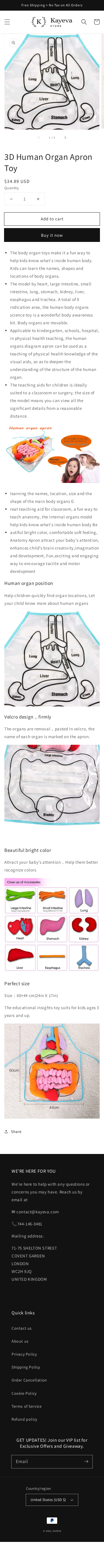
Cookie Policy (24, 1393)
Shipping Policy (26, 1367)
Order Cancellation (29, 1380)
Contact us (22, 1328)
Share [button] (16, 1131)
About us (20, 1341)
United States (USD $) (48, 1499)
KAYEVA (57, 1530)
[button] (7, 22)
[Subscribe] (86, 1461)
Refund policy (24, 1419)
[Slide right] (65, 137)
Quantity (11, 187)
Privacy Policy (24, 1354)
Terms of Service (27, 1406)
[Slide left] (39, 137)
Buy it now (52, 235)
